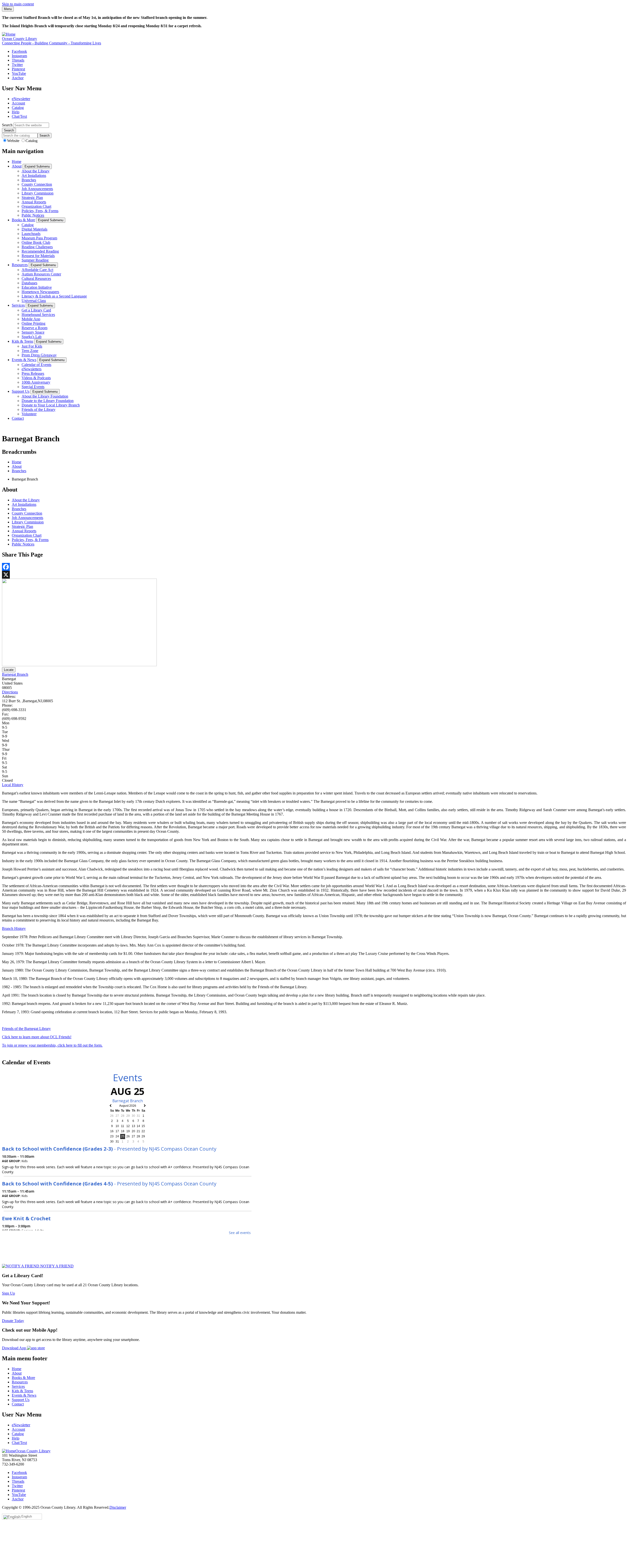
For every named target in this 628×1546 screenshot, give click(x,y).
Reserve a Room (34, 328)
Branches (29, 180)
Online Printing (33, 323)
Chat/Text (19, 116)
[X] (314, 575)
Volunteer (29, 414)
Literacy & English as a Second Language (54, 296)
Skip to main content (18, 4)
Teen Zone (30, 351)
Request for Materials (38, 256)
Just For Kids (32, 346)
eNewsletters (31, 369)
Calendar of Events (36, 365)
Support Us (20, 391)
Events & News (24, 360)
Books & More (23, 220)
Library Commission (37, 193)
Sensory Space (33, 332)
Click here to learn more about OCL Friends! (36, 1037)
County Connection (37, 184)
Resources (20, 265)
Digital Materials (34, 229)
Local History (12, 785)
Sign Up (8, 1293)
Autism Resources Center (41, 274)
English (26, 1516)
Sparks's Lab (31, 337)
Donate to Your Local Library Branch (51, 405)
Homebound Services (38, 314)
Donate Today (13, 1321)
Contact (18, 418)
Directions (10, 692)
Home (16, 161)
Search (7, 125)
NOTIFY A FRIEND (56, 1266)
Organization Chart (36, 206)
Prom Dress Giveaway (39, 355)
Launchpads (31, 234)
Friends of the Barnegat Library (26, 1028)
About (17, 166)
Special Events (33, 387)
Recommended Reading (40, 251)
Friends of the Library (38, 409)
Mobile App (31, 319)
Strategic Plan (32, 197)
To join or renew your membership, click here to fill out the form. (52, 1045)
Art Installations (34, 175)
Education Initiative (37, 287)
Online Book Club (36, 242)
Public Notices (33, 215)
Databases (29, 283)
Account (18, 103)
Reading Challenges (37, 247)
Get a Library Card (36, 310)
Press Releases (33, 373)
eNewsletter (21, 99)
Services (18, 305)
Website (13, 141)
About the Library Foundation (45, 396)
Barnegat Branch (15, 674)
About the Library (36, 171)
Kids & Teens (22, 341)
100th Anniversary (36, 382)
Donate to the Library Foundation (48, 401)
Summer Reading (35, 260)
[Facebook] (314, 567)
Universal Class (34, 301)
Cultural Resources (36, 278)
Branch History (14, 928)
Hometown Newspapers (40, 292)
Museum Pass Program (39, 238)
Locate (8, 670)
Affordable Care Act (37, 270)
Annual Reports (34, 202)
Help (15, 112)
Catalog (18, 107)
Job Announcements (37, 189)
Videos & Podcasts (36, 378)
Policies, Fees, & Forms (40, 211)
